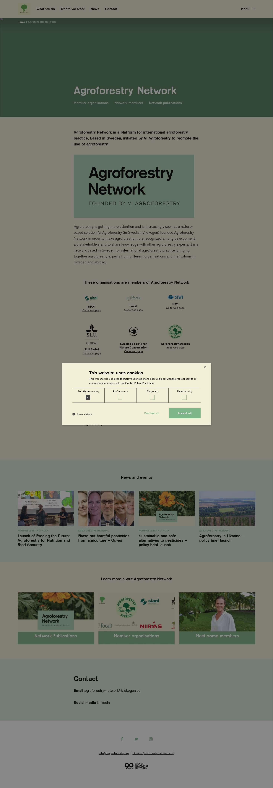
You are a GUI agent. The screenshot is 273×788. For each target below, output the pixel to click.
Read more (148, 383)
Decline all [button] (151, 413)
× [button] (204, 367)
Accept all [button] (185, 413)
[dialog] (136, 394)
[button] (82, 414)
